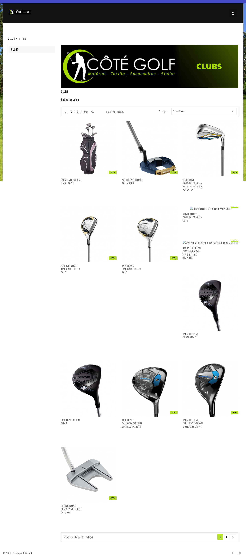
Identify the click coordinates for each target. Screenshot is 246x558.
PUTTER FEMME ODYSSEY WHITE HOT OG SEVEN (71, 509)
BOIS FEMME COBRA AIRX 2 (70, 421)
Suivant (233, 537)
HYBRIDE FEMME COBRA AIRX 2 (190, 335)
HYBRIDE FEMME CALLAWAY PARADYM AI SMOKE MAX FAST (193, 423)
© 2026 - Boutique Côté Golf (17, 553)
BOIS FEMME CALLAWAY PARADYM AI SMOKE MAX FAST (132, 423)
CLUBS (15, 49)
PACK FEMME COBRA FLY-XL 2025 (71, 181)
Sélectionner (204, 111)
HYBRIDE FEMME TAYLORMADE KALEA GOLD (70, 269)
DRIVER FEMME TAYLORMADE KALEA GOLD (192, 217)
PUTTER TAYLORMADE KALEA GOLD (132, 181)
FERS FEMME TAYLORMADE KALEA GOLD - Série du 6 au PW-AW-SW (193, 184)
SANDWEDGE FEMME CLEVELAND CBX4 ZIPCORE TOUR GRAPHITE (192, 253)
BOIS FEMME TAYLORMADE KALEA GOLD (131, 269)
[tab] (66, 111)
